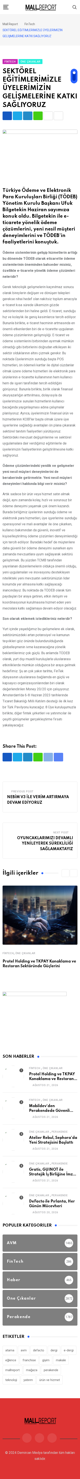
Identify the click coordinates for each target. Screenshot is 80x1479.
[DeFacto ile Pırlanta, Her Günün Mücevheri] (13, 1203)
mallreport (12, 1370)
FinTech (8, 953)
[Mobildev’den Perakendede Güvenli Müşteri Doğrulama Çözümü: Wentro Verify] (13, 1108)
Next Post (61, 832)
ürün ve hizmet (49, 1380)
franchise (29, 1360)
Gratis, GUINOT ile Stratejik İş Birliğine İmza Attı (52, 1174)
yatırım (28, 1380)
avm (24, 1350)
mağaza (31, 1370)
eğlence (10, 1360)
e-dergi (69, 1350)
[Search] (75, 7)
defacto (38, 1350)
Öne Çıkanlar (25, 953)
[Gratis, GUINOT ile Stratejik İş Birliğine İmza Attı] (13, 1172)
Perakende (60, 1131)
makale (61, 1360)
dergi (54, 1350)
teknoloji (11, 1380)
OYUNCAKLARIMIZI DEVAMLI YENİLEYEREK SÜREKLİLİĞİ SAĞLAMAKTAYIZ (45, 843)
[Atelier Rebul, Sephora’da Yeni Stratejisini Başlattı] (13, 1140)
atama (9, 1350)
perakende (51, 1370)
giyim (45, 1360)
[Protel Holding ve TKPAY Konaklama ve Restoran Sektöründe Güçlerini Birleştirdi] (13, 1076)
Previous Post (22, 791)
